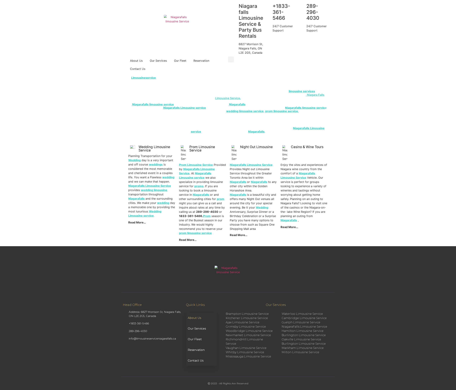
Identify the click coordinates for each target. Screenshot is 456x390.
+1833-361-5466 (281, 12)
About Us (136, 60)
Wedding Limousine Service (154, 148)
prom (220, 199)
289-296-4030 (312, 12)
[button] (231, 59)
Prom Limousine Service (202, 148)
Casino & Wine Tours (307, 147)
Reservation (201, 60)
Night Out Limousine (256, 147)
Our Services (158, 60)
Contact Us (137, 69)
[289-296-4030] (301, 6)
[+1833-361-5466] (268, 6)
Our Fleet (180, 60)
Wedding (262, 207)
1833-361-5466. (191, 216)
